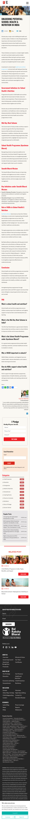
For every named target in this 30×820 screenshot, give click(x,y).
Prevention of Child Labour (9, 732)
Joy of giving (5, 755)
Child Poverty (23, 726)
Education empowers (17, 730)
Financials (5, 666)
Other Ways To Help (8, 693)
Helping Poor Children (8, 729)
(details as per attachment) (7, 795)
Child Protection (8, 479)
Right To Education (7, 752)
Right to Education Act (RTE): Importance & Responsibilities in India (11, 537)
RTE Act (16, 743)
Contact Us (18, 695)
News (4, 707)
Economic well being (8, 681)
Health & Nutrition (8, 488)
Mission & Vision (20, 657)
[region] (15, 810)
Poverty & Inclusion (8, 498)
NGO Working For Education (9, 744)
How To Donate (21, 751)
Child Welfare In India (8, 723)
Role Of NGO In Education (9, 746)
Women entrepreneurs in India (16, 755)
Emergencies (7, 485)
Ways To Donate (6, 754)
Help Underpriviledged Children (10, 741)
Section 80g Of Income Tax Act (9, 751)
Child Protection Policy (8, 743)
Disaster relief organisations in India (11, 726)
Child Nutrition (17, 723)
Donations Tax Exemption (8, 747)
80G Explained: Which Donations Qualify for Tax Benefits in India (11, 522)
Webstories (18, 710)
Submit (9, 463)
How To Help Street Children (9, 735)
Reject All (21, 817)
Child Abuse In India (7, 737)
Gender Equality (15, 721)
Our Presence (19, 674)
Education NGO (6, 724)
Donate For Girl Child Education (20, 752)
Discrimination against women (19, 754)
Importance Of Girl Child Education (11, 740)
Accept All (15, 813)
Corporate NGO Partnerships (18, 719)
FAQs (4, 710)
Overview (5, 657)
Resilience (6, 501)
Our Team (18, 660)
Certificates (18, 662)
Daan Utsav (14, 727)
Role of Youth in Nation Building (10, 757)
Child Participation (18, 729)
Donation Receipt (20, 697)
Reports (17, 707)
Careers (5, 697)
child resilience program (16, 724)
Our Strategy (6, 674)
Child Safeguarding (8, 695)
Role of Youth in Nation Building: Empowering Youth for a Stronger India (11, 531)
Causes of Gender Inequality (19, 737)
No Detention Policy (7, 760)
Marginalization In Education (9, 738)
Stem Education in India (8, 761)
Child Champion (6, 727)
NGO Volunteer (21, 727)
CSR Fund (15, 760)
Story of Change (7, 504)
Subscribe (8, 624)
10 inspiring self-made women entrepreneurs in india (10, 517)
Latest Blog (6, 705)
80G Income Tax (20, 735)
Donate (5, 690)
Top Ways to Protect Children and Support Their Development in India (11, 526)
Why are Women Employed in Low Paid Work (13, 758)
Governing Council (8, 660)
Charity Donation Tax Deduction (10, 749)
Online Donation (6, 719)
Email (5, 454)
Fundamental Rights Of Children (10, 733)
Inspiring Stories (8, 495)
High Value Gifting (20, 693)
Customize (7, 817)
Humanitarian (7, 491)
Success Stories (7, 507)
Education (6, 482)
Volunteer (18, 690)
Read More (23, 574)
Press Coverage (19, 705)
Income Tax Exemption (8, 718)
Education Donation (18, 718)
